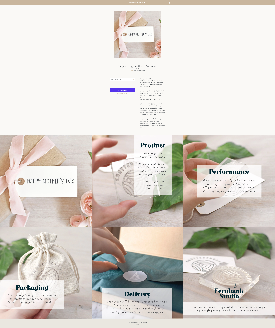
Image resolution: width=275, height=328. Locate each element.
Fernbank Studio (138, 322)
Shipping (132, 70)
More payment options (122, 93)
